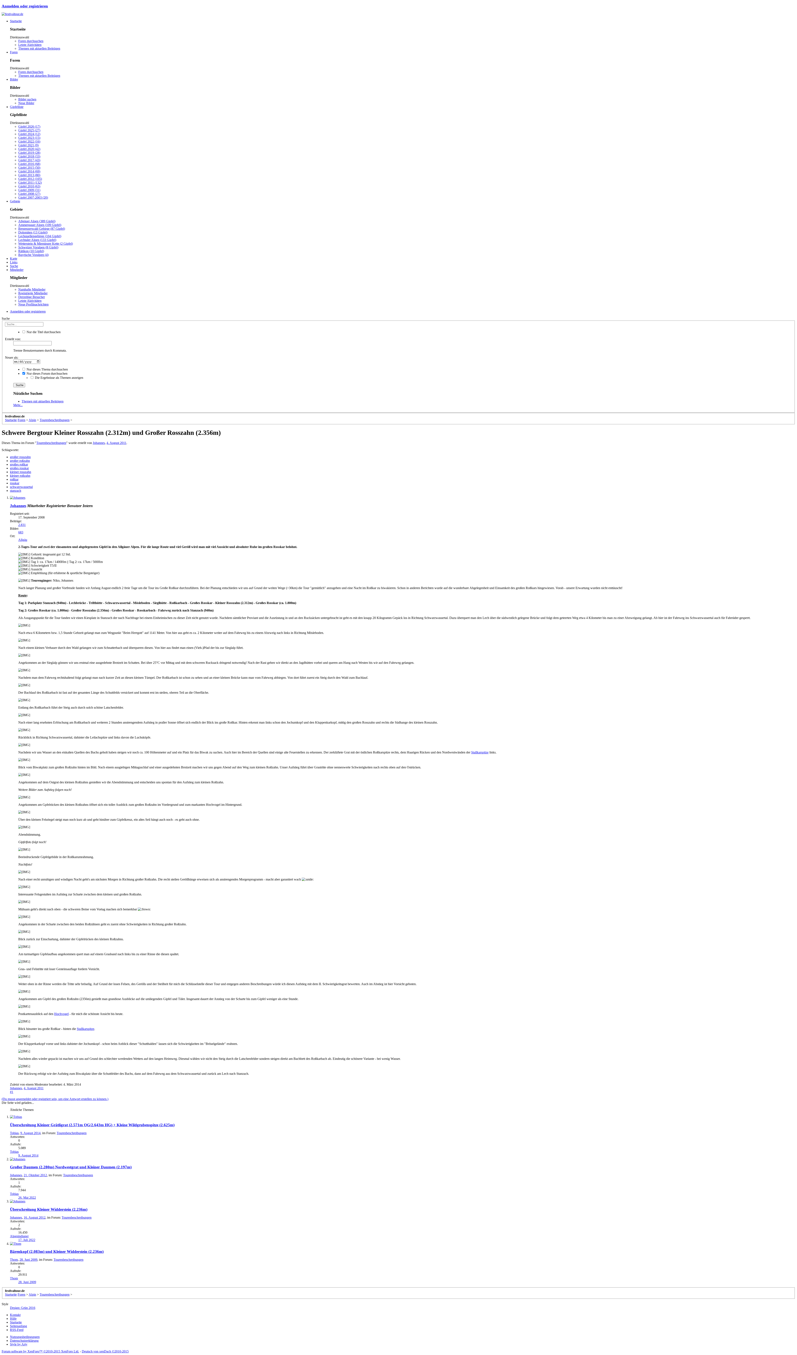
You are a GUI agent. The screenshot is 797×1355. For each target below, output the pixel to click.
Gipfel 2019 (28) (29, 152)
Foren (14, 52)
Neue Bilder (26, 103)
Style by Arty (18, 1344)
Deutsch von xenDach (105, 1351)
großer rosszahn (20, 457)
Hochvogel (61, 1014)
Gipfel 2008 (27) (29, 194)
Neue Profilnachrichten (33, 304)
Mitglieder (16, 269)
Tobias (14, 1133)
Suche (14, 266)
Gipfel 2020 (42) (29, 149)
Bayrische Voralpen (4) (33, 255)
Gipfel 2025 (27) (29, 130)
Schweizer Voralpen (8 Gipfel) (38, 247)
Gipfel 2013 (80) (29, 175)
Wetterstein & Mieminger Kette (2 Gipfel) (45, 243)
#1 (11, 1092)
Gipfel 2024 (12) (29, 134)
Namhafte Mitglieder (31, 289)
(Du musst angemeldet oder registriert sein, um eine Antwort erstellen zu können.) (55, 1099)
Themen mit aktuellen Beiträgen (39, 48)
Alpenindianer (19, 1236)
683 (20, 532)
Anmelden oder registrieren (25, 6)
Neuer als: (11, 357)
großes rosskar (19, 468)
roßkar (14, 479)
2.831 (22, 525)
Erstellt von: (13, 339)
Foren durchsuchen (30, 41)
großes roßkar (19, 464)
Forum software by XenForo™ (40, 1351)
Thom (14, 1259)
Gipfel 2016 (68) (29, 164)
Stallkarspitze (480, 752)
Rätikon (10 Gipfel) (31, 251)
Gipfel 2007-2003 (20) (33, 197)
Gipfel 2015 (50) (29, 167)
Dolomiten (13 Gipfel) (33, 232)
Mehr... (18, 405)
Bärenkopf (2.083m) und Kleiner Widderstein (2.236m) (57, 1251)
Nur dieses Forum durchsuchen (46, 373)
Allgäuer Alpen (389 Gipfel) (36, 221)
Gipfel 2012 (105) (30, 179)
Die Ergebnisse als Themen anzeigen (58, 377)
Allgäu (22, 540)
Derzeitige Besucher (31, 297)
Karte (13, 258)
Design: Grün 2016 (22, 1308)
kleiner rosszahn (20, 472)
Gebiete (15, 201)
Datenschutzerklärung (24, 1340)
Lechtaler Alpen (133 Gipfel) (37, 240)
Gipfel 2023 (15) (29, 137)
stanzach (15, 490)
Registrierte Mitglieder (33, 293)
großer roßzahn (20, 460)
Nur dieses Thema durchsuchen (47, 369)
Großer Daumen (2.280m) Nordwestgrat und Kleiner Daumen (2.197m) (71, 1167)
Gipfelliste (16, 107)
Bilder (14, 79)
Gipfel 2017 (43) (29, 160)
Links (13, 262)
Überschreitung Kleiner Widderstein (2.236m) (48, 1209)
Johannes (99, 443)
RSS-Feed (16, 1330)
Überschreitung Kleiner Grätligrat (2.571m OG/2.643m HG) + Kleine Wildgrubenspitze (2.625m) (92, 1125)
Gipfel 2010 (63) (29, 186)
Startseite (16, 21)
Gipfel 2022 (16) (29, 141)
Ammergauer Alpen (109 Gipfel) (39, 225)
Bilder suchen (27, 99)
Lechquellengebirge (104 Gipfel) (39, 236)
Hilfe (13, 1318)
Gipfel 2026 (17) (29, 126)
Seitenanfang (18, 1326)
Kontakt (15, 1315)
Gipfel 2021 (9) (28, 145)
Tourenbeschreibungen (51, 443)
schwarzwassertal (21, 487)
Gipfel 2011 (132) (30, 182)
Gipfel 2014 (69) (29, 171)
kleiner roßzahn (20, 475)
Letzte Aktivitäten (30, 44)
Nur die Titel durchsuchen (43, 332)
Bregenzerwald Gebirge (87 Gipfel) (41, 228)
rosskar (14, 483)
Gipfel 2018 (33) (29, 156)
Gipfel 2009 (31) (29, 190)
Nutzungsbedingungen (25, 1337)
